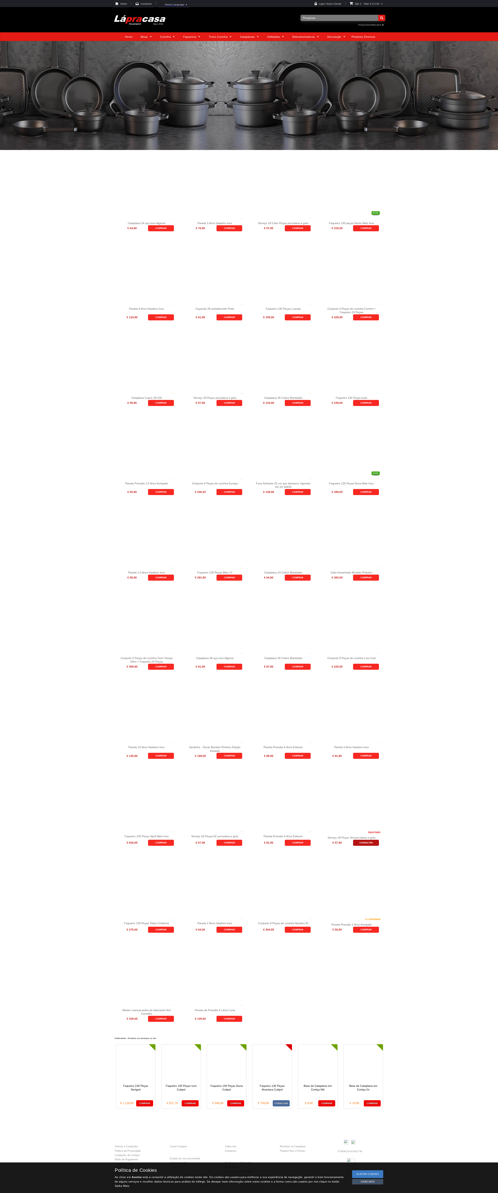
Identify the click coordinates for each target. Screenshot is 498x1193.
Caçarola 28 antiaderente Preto (215, 308)
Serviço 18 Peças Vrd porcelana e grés (351, 837)
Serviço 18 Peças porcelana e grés (214, 397)
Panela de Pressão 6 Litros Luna (215, 1010)
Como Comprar (178, 1146)
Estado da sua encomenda (185, 1158)
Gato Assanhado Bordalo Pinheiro (351, 572)
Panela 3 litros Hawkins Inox (214, 223)
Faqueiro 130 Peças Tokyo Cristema (146, 923)
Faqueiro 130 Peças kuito (351, 397)
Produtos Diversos (363, 36)
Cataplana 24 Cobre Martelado (283, 572)
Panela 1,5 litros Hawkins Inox (146, 572)
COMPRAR (161, 228)
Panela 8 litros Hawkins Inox (146, 308)
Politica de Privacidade (128, 1150)
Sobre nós (230, 1146)
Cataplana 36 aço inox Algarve (215, 658)
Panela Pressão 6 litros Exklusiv (283, 747)
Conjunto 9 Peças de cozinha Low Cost (351, 658)
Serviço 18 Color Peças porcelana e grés (283, 223)
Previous (108, 1076)
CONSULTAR (366, 842)
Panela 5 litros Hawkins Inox (351, 747)
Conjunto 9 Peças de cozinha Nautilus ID (283, 923)
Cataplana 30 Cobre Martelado (283, 658)
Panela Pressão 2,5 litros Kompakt (146, 483)
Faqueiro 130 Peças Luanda (283, 308)
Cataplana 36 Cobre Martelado (283, 397)
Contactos (230, 1150)
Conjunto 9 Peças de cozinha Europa (215, 483)
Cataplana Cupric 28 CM (146, 397)
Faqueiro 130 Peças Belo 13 (214, 572)
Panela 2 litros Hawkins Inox (214, 923)
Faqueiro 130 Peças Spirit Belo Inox (146, 836)
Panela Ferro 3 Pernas (292, 1150)
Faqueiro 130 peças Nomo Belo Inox (351, 223)
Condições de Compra (127, 1155)
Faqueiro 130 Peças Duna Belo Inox (351, 483)
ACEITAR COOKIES (367, 1174)
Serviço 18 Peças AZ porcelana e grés (214, 836)
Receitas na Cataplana (292, 1146)
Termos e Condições (126, 1146)
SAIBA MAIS (368, 1182)
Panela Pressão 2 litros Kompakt (351, 924)
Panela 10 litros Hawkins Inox (146, 747)
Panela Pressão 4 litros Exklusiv (283, 836)
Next (390, 1076)
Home (129, 36)
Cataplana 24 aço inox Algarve (146, 223)
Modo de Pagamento (126, 1159)
